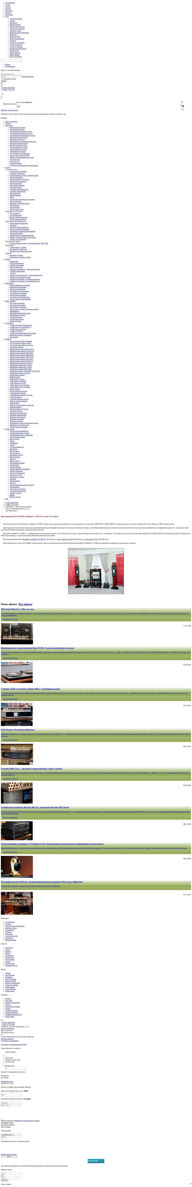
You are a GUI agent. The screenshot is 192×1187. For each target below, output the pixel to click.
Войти (7, 64)
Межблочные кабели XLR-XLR (22, 351)
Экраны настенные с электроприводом (24, 281)
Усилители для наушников (20, 297)
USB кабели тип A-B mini (19, 385)
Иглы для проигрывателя (19, 229)
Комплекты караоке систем (20, 257)
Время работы (15, 25)
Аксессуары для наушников (20, 299)
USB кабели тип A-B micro (20, 387)
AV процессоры (16, 215)
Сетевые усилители (17, 173)
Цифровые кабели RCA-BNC (21, 367)
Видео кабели (15, 389)
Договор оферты (7, 1039)
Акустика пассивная (17, 305)
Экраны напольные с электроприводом (25, 269)
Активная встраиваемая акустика (22, 135)
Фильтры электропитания (19, 203)
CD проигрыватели (17, 185)
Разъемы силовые (16, 421)
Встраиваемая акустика (19, 143)
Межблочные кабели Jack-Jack (21, 359)
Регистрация (10, 66)
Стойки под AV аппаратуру (20, 327)
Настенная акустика (17, 139)
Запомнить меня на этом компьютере (15, 1141)
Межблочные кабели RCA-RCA (22, 349)
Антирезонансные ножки (19, 433)
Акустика (9, 125)
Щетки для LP (15, 497)
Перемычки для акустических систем (24, 423)
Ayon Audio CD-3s (91, 539)
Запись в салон (15, 31)
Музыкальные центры (18, 171)
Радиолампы (14, 487)
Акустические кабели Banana (21, 341)
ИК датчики (14, 451)
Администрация (16, 19)
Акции (8, 123)
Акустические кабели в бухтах (21, 345)
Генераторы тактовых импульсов (22, 199)
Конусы (13, 459)
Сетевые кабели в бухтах (19, 399)
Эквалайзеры (15, 207)
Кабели (8, 339)
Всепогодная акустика (18, 145)
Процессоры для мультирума (21, 251)
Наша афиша (14, 55)
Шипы (12, 495)
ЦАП (12, 197)
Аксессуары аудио (17, 209)
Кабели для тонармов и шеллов (22, 405)
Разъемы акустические (18, 413)
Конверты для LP (16, 455)
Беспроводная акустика (19, 137)
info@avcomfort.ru (7, 1028)
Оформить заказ (7, 1081)
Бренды (8, 121)
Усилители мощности (18, 181)
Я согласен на (22, 1121)
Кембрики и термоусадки (19, 425)
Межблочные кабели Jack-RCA (21, 361)
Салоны (8, 924)
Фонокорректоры (16, 233)
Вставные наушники (17, 289)
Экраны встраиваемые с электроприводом (26, 275)
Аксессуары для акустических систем (24, 309)
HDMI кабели (15, 377)
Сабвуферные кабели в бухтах (21, 395)
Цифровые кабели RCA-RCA (21, 365)
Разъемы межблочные (18, 415)
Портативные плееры (18, 295)
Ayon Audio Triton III (64, 539)
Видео (7, 259)
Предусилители (16, 183)
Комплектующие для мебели (20, 335)
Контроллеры (15, 457)
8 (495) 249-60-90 (11, 503)
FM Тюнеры (14, 205)
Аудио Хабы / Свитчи (18, 247)
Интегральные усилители (19, 179)
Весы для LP (14, 439)
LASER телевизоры (17, 271)
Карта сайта (9, 1016)
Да (18, 106)
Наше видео (14, 51)
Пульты (12, 483)
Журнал (8, 13)
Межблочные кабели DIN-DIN (21, 353)
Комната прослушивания (19, 33)
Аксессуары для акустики (19, 155)
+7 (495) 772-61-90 (8, 90)
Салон (7, 5)
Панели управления (17, 473)
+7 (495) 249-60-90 (8, 88)
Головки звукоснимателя (19, 227)
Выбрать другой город (9, 110)
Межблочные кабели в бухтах (21, 363)
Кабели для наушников (18, 401)
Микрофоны (14, 311)
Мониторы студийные (18, 307)
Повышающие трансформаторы (22, 235)
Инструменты (15, 453)
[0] (2, 95)
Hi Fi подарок (10, 979)
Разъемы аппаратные (18, 417)
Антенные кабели (16, 347)
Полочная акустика (17, 129)
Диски (12, 445)
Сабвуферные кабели (18, 393)
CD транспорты (16, 187)
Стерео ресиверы (16, 177)
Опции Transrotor (16, 471)
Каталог (4, 118)
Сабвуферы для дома (17, 151)
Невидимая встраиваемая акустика (23, 141)
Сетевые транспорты (18, 191)
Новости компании (17, 39)
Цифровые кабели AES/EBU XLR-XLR (25, 371)
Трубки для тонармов (18, 239)
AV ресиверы (15, 213)
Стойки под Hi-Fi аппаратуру (21, 325)
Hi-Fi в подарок (16, 57)
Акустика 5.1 (15, 161)
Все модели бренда (10, 619)
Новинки (13, 35)
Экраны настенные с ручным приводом (25, 279)
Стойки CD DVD (16, 331)
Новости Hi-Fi (15, 37)
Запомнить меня (10, 79)
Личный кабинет (11, 1012)
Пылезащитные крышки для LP (22, 485)
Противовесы (15, 481)
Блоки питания (15, 201)
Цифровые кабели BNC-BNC (21, 369)
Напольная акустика (17, 127)
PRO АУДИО (10, 301)
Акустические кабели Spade (20, 343)
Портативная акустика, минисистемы (24, 175)
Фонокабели (14, 403)
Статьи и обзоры (16, 47)
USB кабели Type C (17, 379)
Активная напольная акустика (21, 133)
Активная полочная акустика (21, 131)
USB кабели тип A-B (18, 383)
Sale (6, 499)
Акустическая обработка (19, 431)
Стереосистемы (16, 163)
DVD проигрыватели (18, 219)
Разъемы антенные (17, 419)
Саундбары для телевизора (20, 153)
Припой (13, 479)
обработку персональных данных (27, 1121)
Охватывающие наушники (20, 285)
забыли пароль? (28, 76)
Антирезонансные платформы (21, 435)
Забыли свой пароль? (9, 1154)
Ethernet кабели (15, 407)
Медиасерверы (15, 195)
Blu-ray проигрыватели (18, 217)
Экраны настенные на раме (20, 277)
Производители (11, 965)
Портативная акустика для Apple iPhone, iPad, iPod (29, 243)
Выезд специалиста (17, 27)
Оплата (8, 9)
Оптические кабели (17, 375)
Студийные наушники (18, 293)
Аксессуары (9, 429)
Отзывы (13, 41)
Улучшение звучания (18, 491)
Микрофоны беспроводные (20, 313)
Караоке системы (16, 255)
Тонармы (13, 225)
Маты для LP (15, 461)
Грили (12, 441)
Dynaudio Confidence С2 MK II (33, 539)
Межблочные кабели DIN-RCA (22, 355)
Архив (12, 21)
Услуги (8, 7)
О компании (10, 3)
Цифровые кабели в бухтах (20, 373)
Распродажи (10, 963)
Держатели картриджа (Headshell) (22, 231)
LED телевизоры (16, 267)
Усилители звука (16, 317)
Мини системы (15, 321)
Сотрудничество (16, 45)
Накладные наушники (18, 287)
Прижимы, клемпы (17, 477)
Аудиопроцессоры (17, 319)
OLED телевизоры (17, 265)
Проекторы (14, 261)
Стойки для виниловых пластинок (23, 333)
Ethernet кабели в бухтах (19, 409)
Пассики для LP (16, 475)
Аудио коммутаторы (17, 437)
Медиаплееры (15, 193)
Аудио (7, 167)
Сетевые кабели (16, 397)
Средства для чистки (18, 489)
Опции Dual (14, 465)
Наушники (9, 283)
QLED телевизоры (17, 263)
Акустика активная (17, 303)
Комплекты (9, 957)
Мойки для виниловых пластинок (23, 237)
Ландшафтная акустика (18, 147)
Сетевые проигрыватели (19, 189)
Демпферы (14, 443)
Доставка (8, 11)
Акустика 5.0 (15, 159)
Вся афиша (25, 604)
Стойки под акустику (18, 329)
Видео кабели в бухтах (18, 391)
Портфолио (9, 930)
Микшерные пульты (17, 315)
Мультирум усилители (18, 249)
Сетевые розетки (16, 411)
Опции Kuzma (15, 467)
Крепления (14, 337)
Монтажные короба (17, 463)
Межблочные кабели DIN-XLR (21, 357)
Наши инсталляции (17, 43)
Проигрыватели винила (19, 223)
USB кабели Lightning (18, 381)
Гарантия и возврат (17, 29)
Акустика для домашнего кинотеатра (24, 165)
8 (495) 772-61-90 (11, 505)
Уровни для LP (15, 493)
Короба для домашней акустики (22, 157)
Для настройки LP (17, 447)
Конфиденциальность (18, 49)
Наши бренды (15, 53)
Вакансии (13, 23)
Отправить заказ (7, 1123)
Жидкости (13, 449)
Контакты (9, 15)
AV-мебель (9, 323)
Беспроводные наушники (19, 291)
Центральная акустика (18, 149)
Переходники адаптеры (19, 427)
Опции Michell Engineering (20, 469)
